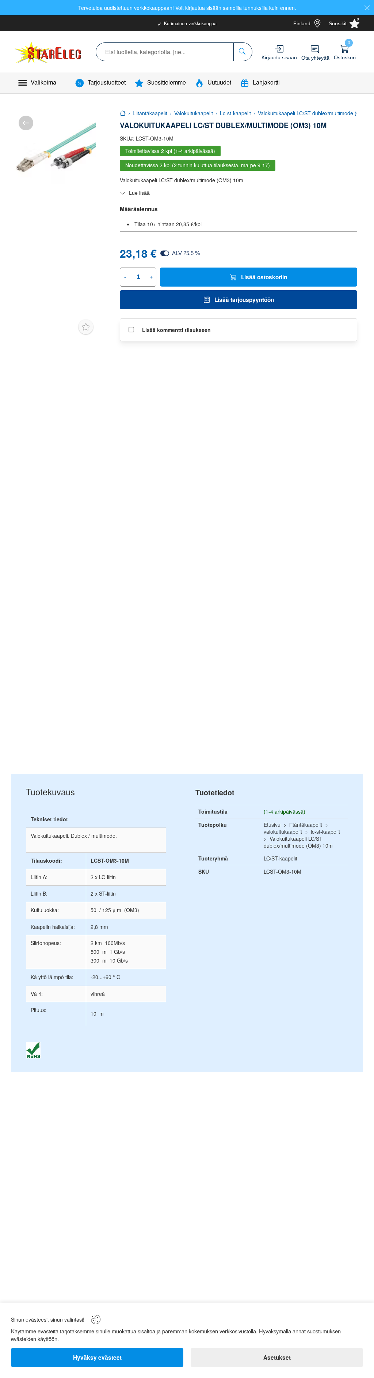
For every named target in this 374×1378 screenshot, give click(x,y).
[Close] (367, 8)
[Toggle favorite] (86, 327)
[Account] (279, 49)
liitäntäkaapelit (305, 824)
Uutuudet (219, 82)
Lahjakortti (266, 82)
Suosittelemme (166, 82)
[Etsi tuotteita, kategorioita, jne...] (242, 52)
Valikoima (43, 82)
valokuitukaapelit (283, 831)
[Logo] (49, 51)
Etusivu (272, 824)
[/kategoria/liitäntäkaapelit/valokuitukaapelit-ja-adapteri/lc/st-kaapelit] (26, 123)
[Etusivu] (123, 113)
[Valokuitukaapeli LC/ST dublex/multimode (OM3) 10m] (53, 150)
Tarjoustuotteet (107, 82)
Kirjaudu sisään (279, 57)
